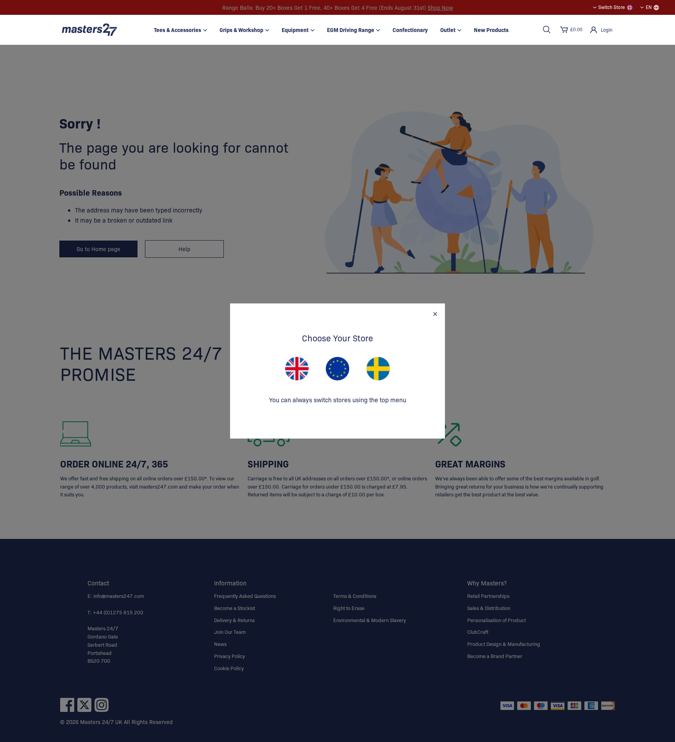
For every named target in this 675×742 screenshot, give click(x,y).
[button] (546, 29)
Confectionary (410, 30)
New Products (491, 30)
